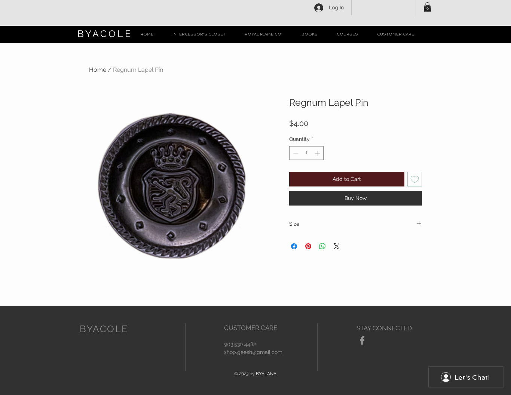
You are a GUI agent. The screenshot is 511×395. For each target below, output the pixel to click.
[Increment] (317, 153)
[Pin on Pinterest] (308, 246)
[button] (427, 7)
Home (97, 69)
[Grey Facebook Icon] (362, 340)
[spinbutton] (306, 153)
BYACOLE (104, 33)
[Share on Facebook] (294, 246)
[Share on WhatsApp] (322, 246)
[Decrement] (295, 153)
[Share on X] (336, 246)
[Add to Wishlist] (414, 179)
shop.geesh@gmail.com (253, 352)
